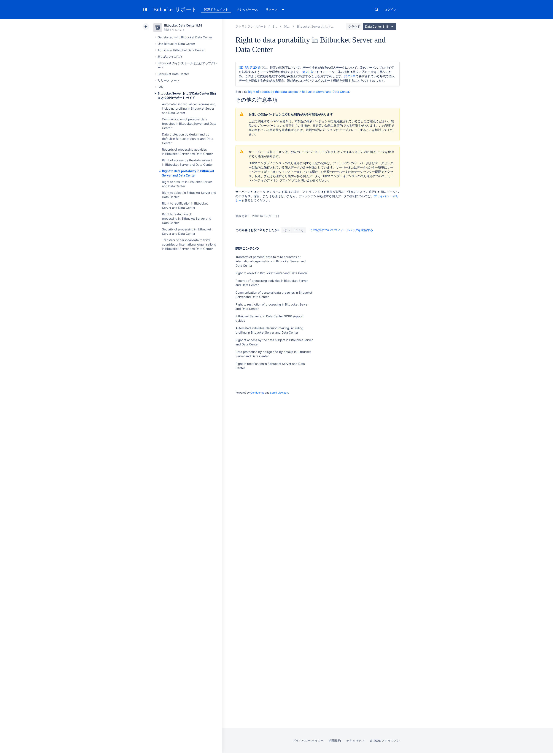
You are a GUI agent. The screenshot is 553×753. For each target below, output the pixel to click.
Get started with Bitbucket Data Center (185, 37)
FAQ (161, 87)
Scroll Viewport (279, 392)
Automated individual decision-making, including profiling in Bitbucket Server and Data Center (189, 108)
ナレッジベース (247, 9)
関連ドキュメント (216, 9)
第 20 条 (308, 72)
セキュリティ (355, 740)
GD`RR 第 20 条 (250, 67)
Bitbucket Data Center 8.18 (183, 25)
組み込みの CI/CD (170, 56)
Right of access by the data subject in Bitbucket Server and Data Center (298, 91)
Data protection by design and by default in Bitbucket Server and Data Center (187, 138)
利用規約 (335, 740)
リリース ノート (169, 80)
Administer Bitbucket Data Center (181, 50)
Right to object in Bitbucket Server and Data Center (271, 273)
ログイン (390, 9)
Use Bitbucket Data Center (176, 44)
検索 (376, 9)
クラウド (354, 26)
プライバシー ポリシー (307, 740)
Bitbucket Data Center (173, 74)
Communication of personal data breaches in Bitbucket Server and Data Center (189, 123)
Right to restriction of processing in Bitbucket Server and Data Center (186, 218)
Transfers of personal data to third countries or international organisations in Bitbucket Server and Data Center (189, 244)
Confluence (257, 392)
